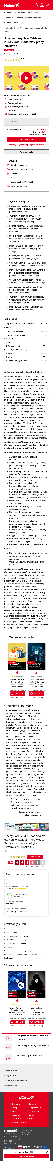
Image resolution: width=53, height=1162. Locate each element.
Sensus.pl (32, 1104)
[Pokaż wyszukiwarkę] (37, 5)
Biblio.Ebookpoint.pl (19, 1122)
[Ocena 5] (16, 60)
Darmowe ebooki (11, 22)
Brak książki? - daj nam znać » (33, 1045)
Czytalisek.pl (16, 1119)
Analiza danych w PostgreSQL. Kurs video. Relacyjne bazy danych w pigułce (36, 684)
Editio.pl (15, 1108)
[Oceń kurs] (12, 60)
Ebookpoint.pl (34, 1111)
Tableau (38, 951)
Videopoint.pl (16, 1115)
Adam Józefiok (17, 1014)
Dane (6, 951)
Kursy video (33, 12)
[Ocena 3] (11, 60)
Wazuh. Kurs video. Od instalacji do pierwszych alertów (17, 1010)
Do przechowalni (26, 152)
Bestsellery (37, 17)
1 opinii (29, 59)
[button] (44, 655)
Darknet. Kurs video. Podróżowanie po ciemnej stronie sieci (37, 1012)
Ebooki (24, 12)
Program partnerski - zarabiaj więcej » (32, 1037)
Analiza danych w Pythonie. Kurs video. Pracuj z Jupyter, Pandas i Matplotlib (17, 684)
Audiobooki (9, 17)
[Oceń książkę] (17, 857)
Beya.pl (31, 1115)
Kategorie (8, 12)
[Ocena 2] (8, 60)
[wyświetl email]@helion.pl (18, 1139)
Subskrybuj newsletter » (29, 1055)
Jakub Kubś (36, 1014)
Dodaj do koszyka (26, 139)
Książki (17, 12)
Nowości (28, 17)
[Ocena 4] (13, 60)
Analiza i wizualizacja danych (21, 951)
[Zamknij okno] (47, 1152)
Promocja (9, 50)
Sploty (31, 1119)
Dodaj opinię (34, 857)
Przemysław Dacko (11, 54)
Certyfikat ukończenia (19, 165)
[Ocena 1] (5, 60)
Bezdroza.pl (16, 1111)
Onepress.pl (16, 1104)
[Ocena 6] (19, 60)
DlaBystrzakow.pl (35, 1108)
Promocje (19, 17)
